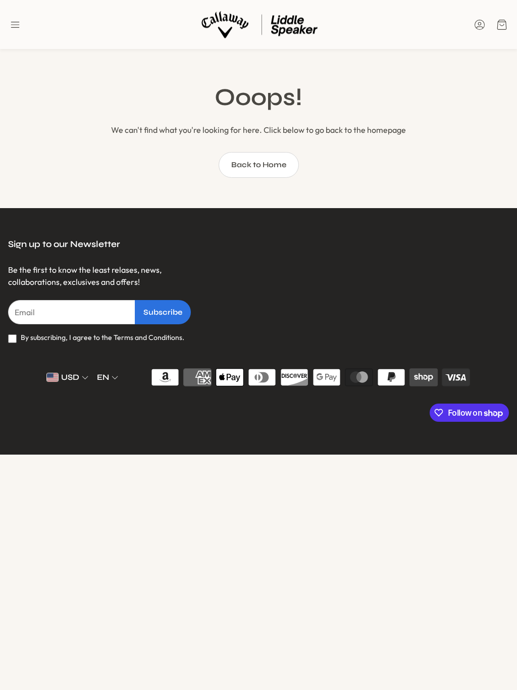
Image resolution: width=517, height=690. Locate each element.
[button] (15, 25)
